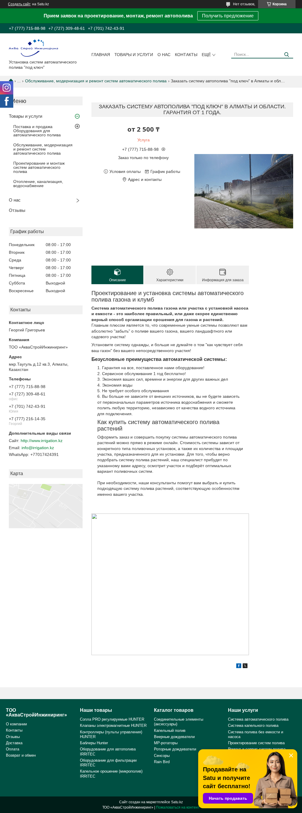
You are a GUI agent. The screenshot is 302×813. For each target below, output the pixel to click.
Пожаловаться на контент (178, 807)
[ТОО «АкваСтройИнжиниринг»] (33, 47)
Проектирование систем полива (256, 743)
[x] (245, 666)
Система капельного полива (253, 725)
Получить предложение (228, 15)
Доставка (14, 743)
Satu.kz (177, 802)
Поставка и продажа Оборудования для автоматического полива (37, 130)
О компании (16, 724)
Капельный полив (170, 730)
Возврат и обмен (21, 755)
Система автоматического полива (258, 719)
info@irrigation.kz (38, 447)
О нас (163, 54)
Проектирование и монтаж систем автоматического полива (39, 167)
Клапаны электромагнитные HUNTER (113, 725)
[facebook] (238, 666)
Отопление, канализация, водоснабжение (38, 183)
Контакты (186, 54)
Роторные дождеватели (175, 749)
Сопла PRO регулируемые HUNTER (112, 719)
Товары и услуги (133, 54)
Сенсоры (162, 755)
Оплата (12, 749)
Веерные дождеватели (174, 737)
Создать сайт (19, 4)
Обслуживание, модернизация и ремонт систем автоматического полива (96, 81)
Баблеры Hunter (94, 743)
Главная (100, 54)
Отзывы (17, 210)
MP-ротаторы (166, 743)
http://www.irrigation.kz (42, 440)
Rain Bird (162, 762)
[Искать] (286, 54)
